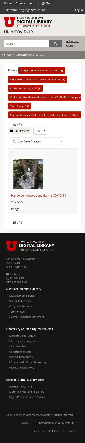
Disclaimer (53, 431)
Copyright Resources (21, 306)
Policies (71, 431)
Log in (79, 10)
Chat (48, 3)
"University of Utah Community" (36, 79)
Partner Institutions (20, 386)
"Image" (18, 106)
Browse (20, 3)
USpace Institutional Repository (27, 362)
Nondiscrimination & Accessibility (55, 423)
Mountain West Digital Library (26, 391)
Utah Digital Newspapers (23, 341)
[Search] (55, 43)
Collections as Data (20, 351)
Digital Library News (21, 357)
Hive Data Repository (21, 367)
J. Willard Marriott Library (21, 258)
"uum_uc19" (24, 88)
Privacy (24, 423)
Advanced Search (72, 43)
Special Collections (20, 301)
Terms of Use (17, 311)
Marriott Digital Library (22, 335)
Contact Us (15, 274)
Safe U (36, 431)
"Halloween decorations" (41, 70)
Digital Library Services (22, 295)
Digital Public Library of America (27, 397)
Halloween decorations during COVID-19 (38, 195)
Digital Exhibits (17, 346)
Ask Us (33, 3)
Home (8, 3)
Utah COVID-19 (18, 32)
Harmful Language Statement (25, 10)
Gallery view (21, 131)
